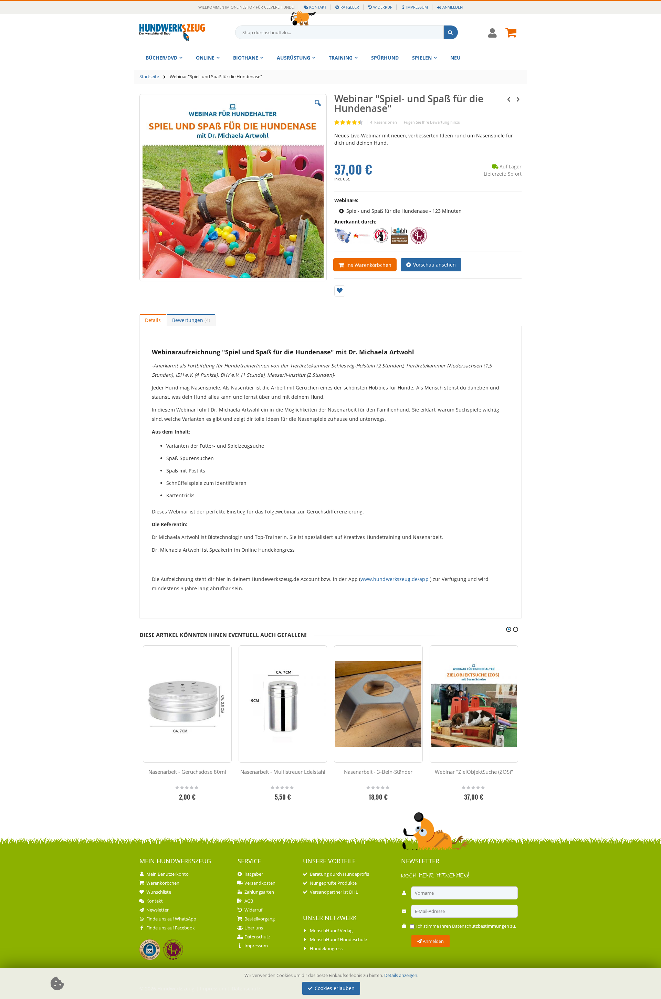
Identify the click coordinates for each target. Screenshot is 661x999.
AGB (248, 901)
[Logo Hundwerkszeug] (172, 32)
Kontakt (317, 7)
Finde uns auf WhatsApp (171, 919)
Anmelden (452, 7)
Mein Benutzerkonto (167, 874)
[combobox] (346, 32)
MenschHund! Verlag (331, 930)
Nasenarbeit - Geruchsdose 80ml (187, 771)
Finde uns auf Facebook (170, 928)
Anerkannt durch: (355, 221)
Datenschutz (257, 937)
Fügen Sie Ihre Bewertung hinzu (432, 122)
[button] (317, 108)
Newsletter (157, 910)
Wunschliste (158, 892)
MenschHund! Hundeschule (338, 939)
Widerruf (382, 7)
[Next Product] (518, 99)
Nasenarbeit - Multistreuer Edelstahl (282, 771)
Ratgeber (349, 7)
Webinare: (346, 200)
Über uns (253, 928)
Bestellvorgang (259, 919)
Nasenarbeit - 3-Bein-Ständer (378, 771)
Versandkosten (259, 883)
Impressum (417, 7)
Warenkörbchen (162, 883)
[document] (331, 983)
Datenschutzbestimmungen (480, 926)
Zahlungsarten (259, 892)
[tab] (152, 320)
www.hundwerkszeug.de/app (394, 579)
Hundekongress (326, 948)
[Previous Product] (509, 99)
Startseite (149, 76)
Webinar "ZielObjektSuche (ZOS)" (474, 771)
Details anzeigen (400, 975)
